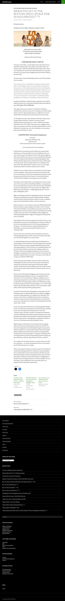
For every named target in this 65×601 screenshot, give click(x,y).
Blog (42, 1)
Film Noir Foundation (7, 545)
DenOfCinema (6, 2)
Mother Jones (5, 529)
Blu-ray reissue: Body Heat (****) (10, 484)
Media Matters (6, 533)
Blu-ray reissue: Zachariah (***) (21, 402)
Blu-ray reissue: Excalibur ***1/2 (10, 487)
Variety (4, 557)
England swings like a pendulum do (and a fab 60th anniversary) (17, 479)
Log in (3, 588)
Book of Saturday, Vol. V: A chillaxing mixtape (13, 473)
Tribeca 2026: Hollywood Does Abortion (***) (13, 504)
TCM (3, 546)
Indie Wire (5, 542)
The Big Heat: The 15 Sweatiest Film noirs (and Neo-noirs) (16, 493)
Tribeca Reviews (6, 441)
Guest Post (5, 450)
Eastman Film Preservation (9, 548)
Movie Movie (28, 8)
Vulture (4, 560)
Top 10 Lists (5, 432)
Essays (4, 444)
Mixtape (4, 447)
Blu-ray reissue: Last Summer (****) (10, 490)
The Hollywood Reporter (8, 558)
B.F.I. (3, 544)
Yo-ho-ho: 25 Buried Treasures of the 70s (12, 470)
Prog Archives (5, 572)
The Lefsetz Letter (6, 569)
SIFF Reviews (5, 420)
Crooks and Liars (6, 527)
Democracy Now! (6, 532)
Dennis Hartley (28, 19)
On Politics (5, 426)
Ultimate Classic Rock (7, 573)
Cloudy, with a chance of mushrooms (11, 476)
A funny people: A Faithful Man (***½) (23, 408)
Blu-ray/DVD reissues (7, 423)
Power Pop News (6, 570)
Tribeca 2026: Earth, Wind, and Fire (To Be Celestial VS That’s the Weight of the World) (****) (24, 510)
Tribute (4, 435)
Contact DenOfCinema (50, 1)
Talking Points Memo (7, 530)
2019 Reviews (18, 395)
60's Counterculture (19, 8)
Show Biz (34, 8)
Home (59, 1)
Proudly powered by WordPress (9, 599)
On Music (4, 429)
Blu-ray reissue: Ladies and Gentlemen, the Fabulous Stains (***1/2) (18, 481)
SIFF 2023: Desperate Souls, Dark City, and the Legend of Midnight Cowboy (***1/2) (31, 381)
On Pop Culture (6, 438)
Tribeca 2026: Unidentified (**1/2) (10, 507)
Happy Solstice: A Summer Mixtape (11, 502)
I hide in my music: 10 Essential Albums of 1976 (14, 499)
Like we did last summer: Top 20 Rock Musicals (13, 496)
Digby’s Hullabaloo (7, 526)
